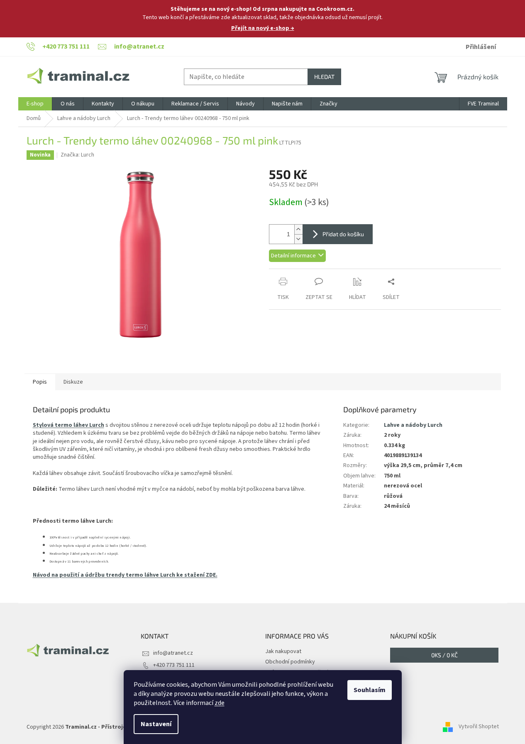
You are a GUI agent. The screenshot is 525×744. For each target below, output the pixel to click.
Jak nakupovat (283, 651)
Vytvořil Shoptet (479, 727)
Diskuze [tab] (73, 382)
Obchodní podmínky (290, 662)
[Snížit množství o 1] (298, 239)
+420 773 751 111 (174, 665)
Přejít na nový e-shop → (262, 28)
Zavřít (313, 273)
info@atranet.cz (173, 653)
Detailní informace (293, 256)
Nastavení (156, 724)
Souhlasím (370, 690)
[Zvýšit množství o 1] (298, 229)
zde (220, 702)
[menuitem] (35, 103)
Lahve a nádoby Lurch (413, 425)
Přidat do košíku (343, 233)
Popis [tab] (40, 382)
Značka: (77, 155)
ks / (444, 654)
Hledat (324, 76)
